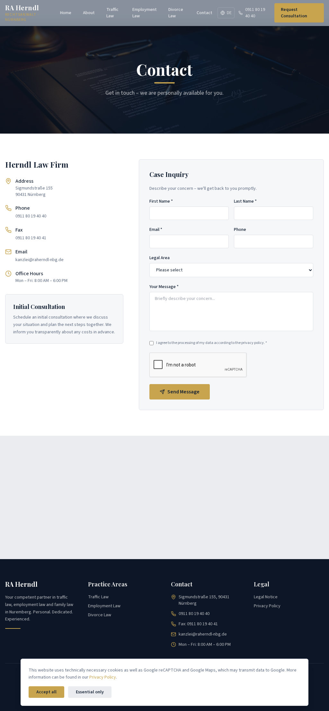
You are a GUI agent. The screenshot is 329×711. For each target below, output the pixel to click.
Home (65, 13)
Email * (155, 229)
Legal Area (159, 258)
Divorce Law (175, 12)
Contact (204, 13)
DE (229, 13)
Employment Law (144, 12)
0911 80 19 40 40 (255, 12)
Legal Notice (266, 597)
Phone (240, 229)
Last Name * (245, 201)
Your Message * (164, 287)
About (89, 13)
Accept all (46, 692)
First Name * (161, 201)
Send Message (183, 391)
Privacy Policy (267, 606)
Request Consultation (294, 12)
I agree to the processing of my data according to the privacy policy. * (211, 343)
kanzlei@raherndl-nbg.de (39, 260)
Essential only (90, 692)
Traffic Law (112, 12)
